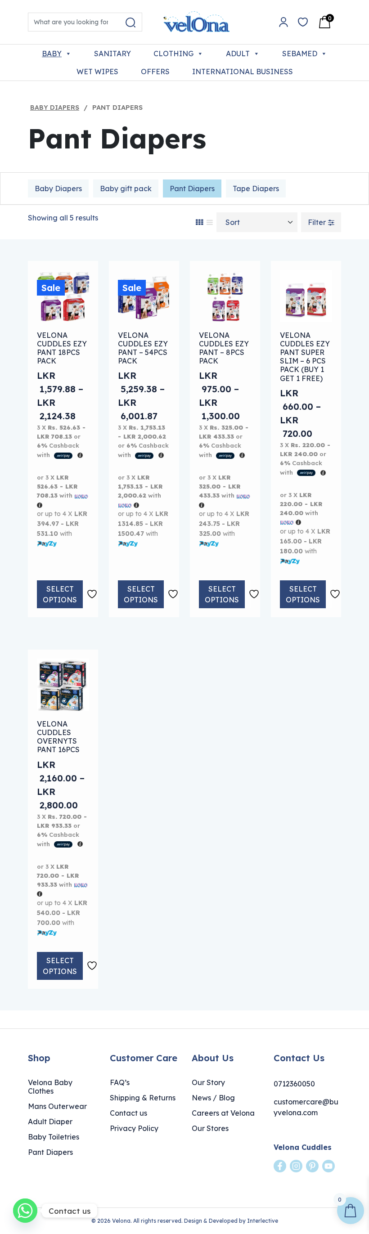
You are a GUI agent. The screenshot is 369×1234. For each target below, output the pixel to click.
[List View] (210, 222)
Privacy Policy (134, 1128)
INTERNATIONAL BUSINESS (242, 71)
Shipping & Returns (143, 1097)
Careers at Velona (223, 1112)
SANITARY (112, 53)
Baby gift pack (126, 188)
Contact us (128, 1112)
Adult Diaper (50, 1121)
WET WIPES (97, 71)
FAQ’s (120, 1082)
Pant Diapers (192, 188)
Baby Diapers (54, 107)
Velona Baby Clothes (50, 1086)
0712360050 (294, 1083)
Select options (60, 594)
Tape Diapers (256, 188)
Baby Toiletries (53, 1136)
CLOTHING (173, 53)
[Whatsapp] (25, 1210)
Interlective (262, 1220)
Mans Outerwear (57, 1106)
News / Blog (213, 1097)
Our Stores (210, 1128)
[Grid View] (199, 222)
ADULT (238, 53)
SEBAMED (299, 53)
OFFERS (155, 71)
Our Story (208, 1082)
